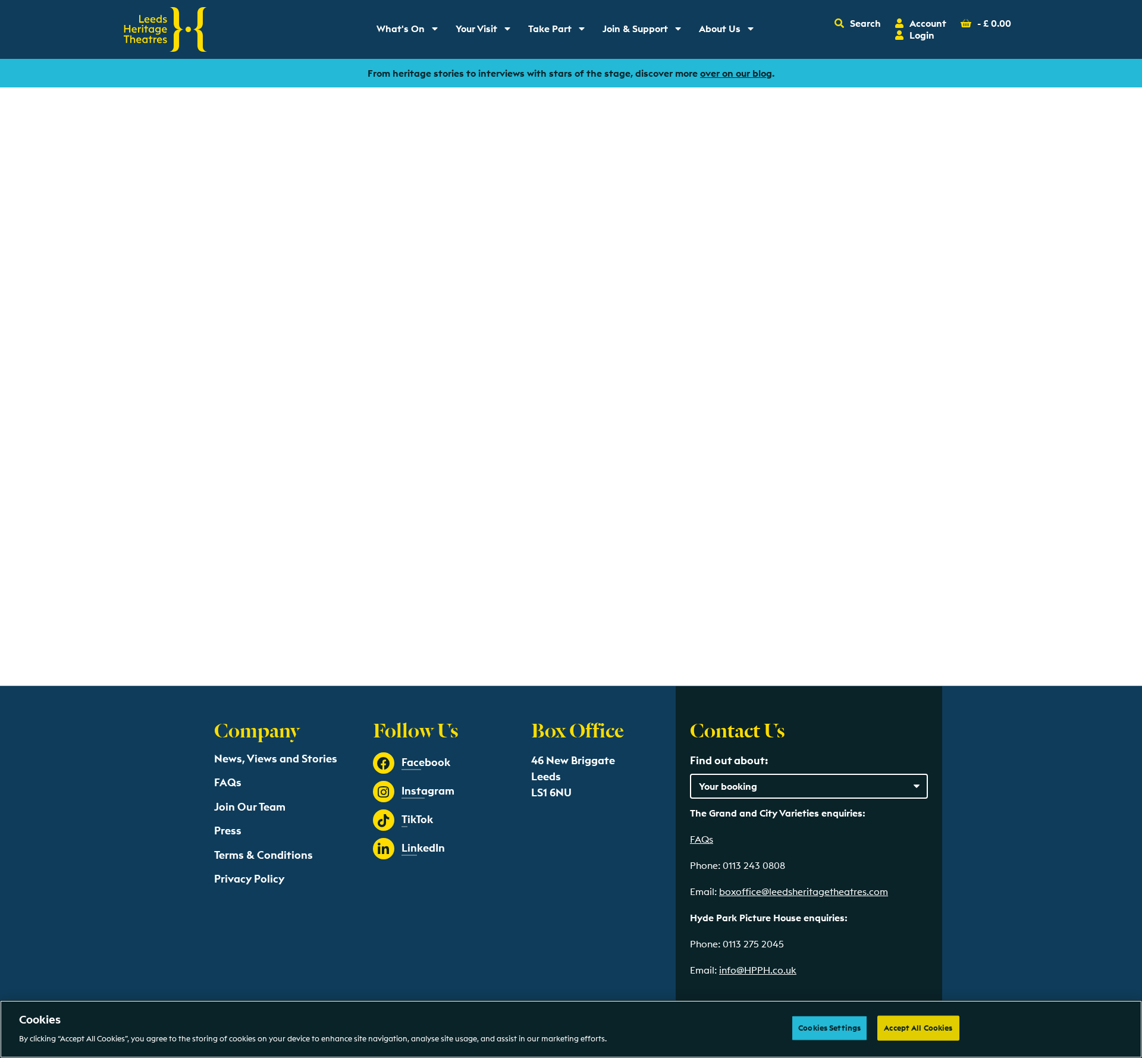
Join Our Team (250, 807)
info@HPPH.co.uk (757, 970)
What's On (411, 31)
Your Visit (487, 31)
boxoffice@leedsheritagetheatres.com (803, 891)
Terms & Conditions (263, 855)
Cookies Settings (829, 1027)
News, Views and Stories (275, 758)
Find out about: (729, 760)
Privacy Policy (249, 879)
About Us (730, 31)
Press (227, 830)
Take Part (561, 31)
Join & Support (644, 31)
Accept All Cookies (918, 1027)
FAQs (227, 782)
